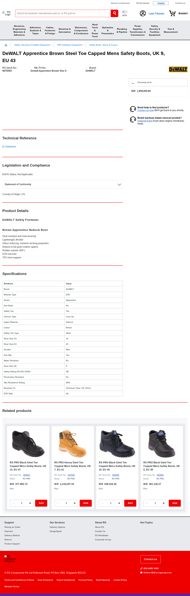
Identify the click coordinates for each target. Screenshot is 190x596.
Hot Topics (146, 522)
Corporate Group (103, 539)
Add (41, 503)
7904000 (115, 475)
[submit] (114, 13)
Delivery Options (57, 527)
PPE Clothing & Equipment (69, 45)
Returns (8, 539)
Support (9, 522)
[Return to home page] (8, 13)
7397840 (71, 475)
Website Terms (11, 586)
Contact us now (145, 110)
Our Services (57, 522)
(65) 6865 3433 (151, 568)
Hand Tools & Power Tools (95, 30)
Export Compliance (66, 580)
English (161, 3)
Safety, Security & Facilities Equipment (32, 45)
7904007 (26, 475)
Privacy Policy (85, 580)
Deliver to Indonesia (120, 3)
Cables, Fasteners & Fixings (50, 30)
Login (151, 13)
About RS (100, 522)
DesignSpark (56, 531)
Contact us (180, 3)
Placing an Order (12, 527)
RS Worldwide (142, 3)
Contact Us (100, 531)
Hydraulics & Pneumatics (108, 30)
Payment (8, 531)
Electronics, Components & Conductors (81, 30)
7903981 (160, 475)
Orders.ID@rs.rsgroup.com (157, 572)
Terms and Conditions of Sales (19, 580)
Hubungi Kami (145, 121)
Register (160, 13)
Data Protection (45, 580)
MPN (124, 15)
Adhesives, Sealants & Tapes (35, 30)
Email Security (103, 580)
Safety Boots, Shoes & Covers (103, 45)
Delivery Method (12, 535)
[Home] (7, 45)
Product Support (12, 544)
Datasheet (10, 146)
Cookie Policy (120, 580)
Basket (183, 13)
